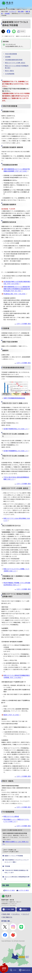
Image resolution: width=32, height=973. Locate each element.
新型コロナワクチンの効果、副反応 (15, 62)
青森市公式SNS (26, 970)
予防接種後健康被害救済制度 (14, 59)
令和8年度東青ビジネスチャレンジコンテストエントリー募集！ (17, 861)
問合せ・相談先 (9, 70)
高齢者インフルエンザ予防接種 (14, 855)
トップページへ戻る (23, 890)
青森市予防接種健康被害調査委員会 (14, 398)
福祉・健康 (21, 11)
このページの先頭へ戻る (23, 323)
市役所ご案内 (6, 914)
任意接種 (7, 56)
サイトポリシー (16, 914)
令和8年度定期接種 (11, 53)
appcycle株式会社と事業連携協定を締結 (17, 878)
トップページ (12, 11)
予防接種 (7, 13)
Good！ (23, 31)
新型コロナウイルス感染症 (11, 816)
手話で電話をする (7, 917)
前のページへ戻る (10, 890)
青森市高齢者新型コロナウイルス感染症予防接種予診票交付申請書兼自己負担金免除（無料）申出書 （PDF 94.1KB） (17, 289)
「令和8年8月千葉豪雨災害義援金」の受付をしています (16, 871)
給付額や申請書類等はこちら (16, 450)
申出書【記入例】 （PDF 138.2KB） (15, 293)
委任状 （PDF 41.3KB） (11, 714)
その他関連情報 (9, 73)
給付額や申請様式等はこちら (16, 428)
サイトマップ (25, 914)
